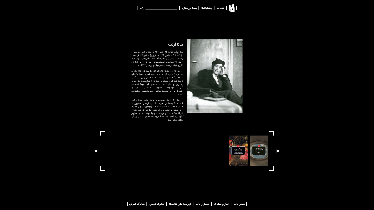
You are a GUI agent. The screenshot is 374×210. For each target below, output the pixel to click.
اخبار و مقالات (221, 204)
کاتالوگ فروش (137, 204)
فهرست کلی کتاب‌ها (180, 204)
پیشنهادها (206, 8)
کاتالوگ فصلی (157, 204)
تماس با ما (239, 204)
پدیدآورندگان (189, 8)
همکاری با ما (202, 204)
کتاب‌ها (221, 8)
